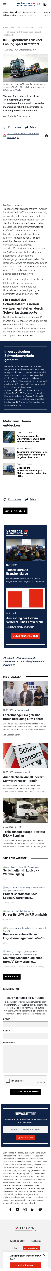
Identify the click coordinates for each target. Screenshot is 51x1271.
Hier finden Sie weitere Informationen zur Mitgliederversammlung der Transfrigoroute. (25, 580)
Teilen (33, 127)
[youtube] (17, 1209)
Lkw (5, 219)
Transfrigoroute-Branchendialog (17, 571)
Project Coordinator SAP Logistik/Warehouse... (20, 895)
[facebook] (10, 1209)
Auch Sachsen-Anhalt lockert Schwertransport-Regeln (23, 779)
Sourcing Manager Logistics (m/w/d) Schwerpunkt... (22, 959)
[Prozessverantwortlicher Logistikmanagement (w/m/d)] (25, 929)
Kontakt (36, 1240)
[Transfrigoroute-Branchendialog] (25, 550)
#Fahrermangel (22, 710)
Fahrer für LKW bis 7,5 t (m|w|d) (25, 914)
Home (5, 27)
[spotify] (40, 1209)
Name (5, 1031)
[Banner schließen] (43, 1255)
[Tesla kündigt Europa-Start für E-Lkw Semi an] (25, 810)
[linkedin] (32, 1209)
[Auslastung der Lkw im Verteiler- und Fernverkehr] (25, 598)
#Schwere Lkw (10, 661)
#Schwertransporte (26, 658)
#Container (8, 664)
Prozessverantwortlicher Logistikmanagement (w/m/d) (24, 936)
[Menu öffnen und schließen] (5, 4)
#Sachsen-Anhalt (22, 772)
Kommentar (8, 1042)
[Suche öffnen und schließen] (38, 4)
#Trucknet (8, 658)
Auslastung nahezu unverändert (20, 627)
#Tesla (18, 827)
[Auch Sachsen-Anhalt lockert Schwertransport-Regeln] (25, 755)
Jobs (14, 1248)
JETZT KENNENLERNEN (25, 636)
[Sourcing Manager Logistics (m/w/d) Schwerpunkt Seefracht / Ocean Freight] (25, 953)
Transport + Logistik (34, 27)
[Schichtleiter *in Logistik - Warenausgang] (22, 867)
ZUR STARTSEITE (15, 510)
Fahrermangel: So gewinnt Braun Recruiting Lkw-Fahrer (23, 716)
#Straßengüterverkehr (32, 661)
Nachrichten (16, 27)
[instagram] (25, 1209)
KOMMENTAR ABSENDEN (25, 1091)
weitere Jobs (11, 976)
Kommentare (14, 127)
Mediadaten (17, 1240)
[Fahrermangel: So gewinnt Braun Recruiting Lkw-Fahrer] (25, 693)
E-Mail (6, 1019)
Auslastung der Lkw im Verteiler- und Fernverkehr (24, 620)
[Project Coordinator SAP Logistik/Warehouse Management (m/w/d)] (25, 889)
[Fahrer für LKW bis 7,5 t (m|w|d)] (18, 911)
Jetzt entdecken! (25, 1265)
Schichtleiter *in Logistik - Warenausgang (21, 872)
